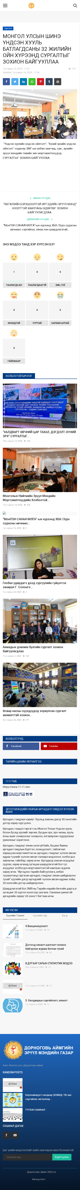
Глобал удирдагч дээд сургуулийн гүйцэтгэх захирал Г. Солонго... (34, 585)
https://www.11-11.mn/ (16, 786)
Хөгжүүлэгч (38, 1179)
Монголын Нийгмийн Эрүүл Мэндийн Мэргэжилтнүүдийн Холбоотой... (29, 498)
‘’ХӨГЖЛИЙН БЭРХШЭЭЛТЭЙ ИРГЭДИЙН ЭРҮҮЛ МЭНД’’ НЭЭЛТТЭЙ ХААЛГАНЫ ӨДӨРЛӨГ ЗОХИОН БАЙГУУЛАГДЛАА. (40, 208)
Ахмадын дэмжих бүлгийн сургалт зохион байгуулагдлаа (33, 649)
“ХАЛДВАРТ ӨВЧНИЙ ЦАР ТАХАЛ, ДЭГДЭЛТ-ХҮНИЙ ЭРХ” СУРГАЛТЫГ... (39, 434)
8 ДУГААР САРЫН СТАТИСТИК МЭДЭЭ (48, 963)
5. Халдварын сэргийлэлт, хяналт (46, 1000)
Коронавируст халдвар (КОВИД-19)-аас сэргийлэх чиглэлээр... (48, 1097)
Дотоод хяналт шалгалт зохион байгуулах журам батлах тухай (45, 946)
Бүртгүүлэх (62, 1157)
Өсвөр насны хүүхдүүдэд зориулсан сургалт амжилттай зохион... (34, 713)
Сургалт (8, 28)
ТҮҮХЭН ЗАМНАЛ (35, 1109)
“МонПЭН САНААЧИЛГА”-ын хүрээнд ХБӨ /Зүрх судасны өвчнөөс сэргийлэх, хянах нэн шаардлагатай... (40, 227)
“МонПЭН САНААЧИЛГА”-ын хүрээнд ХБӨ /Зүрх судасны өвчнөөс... (36, 521)
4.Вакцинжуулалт (36, 926)
